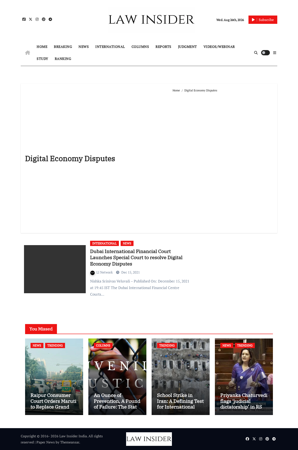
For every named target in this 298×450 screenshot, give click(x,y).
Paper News (45, 442)
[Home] (27, 53)
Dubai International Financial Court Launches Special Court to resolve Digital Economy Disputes (136, 257)
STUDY (42, 58)
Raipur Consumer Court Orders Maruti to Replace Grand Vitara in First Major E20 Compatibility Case (53, 409)
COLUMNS (140, 46)
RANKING (63, 58)
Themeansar (69, 442)
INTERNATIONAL (110, 46)
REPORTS (163, 46)
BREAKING (63, 46)
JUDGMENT (187, 46)
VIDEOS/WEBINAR (219, 46)
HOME (42, 46)
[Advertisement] (222, 161)
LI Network (105, 272)
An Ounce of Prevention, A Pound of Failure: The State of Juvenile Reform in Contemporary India (117, 409)
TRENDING (55, 345)
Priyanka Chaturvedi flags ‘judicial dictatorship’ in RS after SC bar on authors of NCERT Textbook (243, 409)
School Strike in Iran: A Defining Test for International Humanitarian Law (180, 403)
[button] (274, 53)
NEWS (84, 46)
